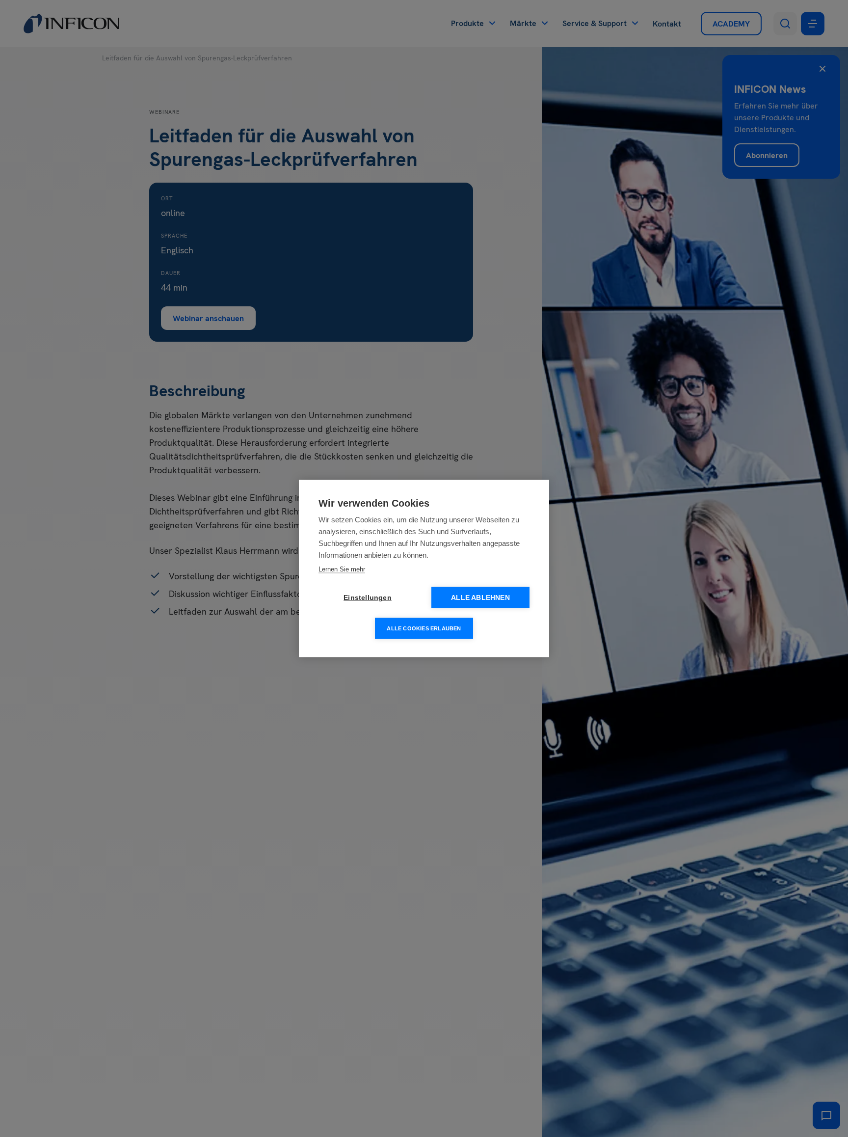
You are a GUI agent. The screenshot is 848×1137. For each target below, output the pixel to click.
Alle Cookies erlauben (424, 628)
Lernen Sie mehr (341, 569)
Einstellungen (368, 597)
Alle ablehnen (480, 597)
